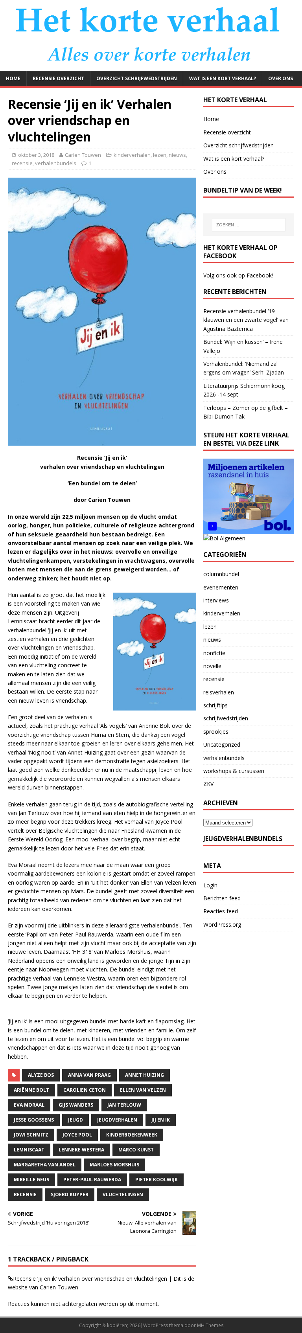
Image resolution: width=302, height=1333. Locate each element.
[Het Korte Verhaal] (151, 66)
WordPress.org (222, 924)
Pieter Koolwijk (156, 1179)
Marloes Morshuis (114, 1164)
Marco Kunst (136, 1149)
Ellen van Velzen (143, 1090)
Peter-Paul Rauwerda (92, 1179)
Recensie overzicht (58, 78)
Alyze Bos (41, 1075)
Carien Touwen (83, 154)
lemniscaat (29, 1149)
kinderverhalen (132, 154)
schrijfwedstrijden (225, 718)
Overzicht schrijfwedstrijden (136, 78)
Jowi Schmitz (31, 1134)
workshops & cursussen (233, 771)
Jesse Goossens (34, 1119)
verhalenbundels (55, 163)
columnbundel (221, 574)
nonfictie (214, 653)
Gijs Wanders (76, 1105)
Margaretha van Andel (45, 1164)
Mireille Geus (31, 1179)
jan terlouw (124, 1105)
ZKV (208, 784)
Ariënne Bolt (31, 1090)
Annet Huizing (144, 1075)
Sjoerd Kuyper (69, 1194)
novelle (212, 666)
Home (13, 78)
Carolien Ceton (84, 1090)
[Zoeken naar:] (248, 224)
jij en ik (160, 1119)
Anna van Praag (89, 1075)
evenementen (220, 587)
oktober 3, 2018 (36, 154)
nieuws (177, 154)
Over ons (280, 78)
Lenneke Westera (81, 1149)
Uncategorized (221, 744)
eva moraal (29, 1105)
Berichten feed (222, 898)
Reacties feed (220, 911)
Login (210, 885)
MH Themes (210, 1325)
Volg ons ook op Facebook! (238, 275)
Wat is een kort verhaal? (222, 78)
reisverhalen (218, 692)
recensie (22, 163)
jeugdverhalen (117, 1119)
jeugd (75, 1119)
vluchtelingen (123, 1194)
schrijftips (215, 705)
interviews (216, 600)
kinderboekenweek (131, 1134)
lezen (159, 154)
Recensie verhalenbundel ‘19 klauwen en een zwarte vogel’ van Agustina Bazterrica (246, 319)
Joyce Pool (77, 1134)
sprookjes (215, 731)
